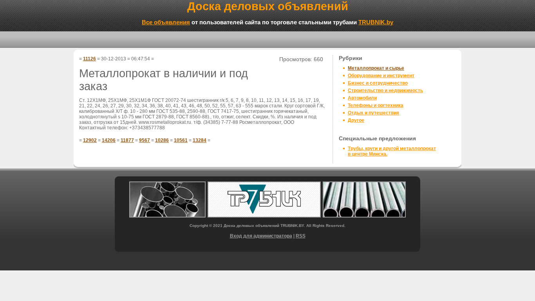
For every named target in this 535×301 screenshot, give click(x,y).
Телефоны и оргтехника (375, 105)
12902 (90, 140)
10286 (162, 140)
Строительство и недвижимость (385, 90)
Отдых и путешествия (373, 113)
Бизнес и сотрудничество (378, 83)
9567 (144, 140)
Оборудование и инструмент (381, 75)
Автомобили (362, 98)
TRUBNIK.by (375, 22)
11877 (127, 140)
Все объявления (166, 22)
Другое (356, 120)
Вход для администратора (261, 236)
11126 (89, 59)
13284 (199, 140)
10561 (181, 140)
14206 (109, 140)
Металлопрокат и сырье (376, 68)
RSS (300, 236)
